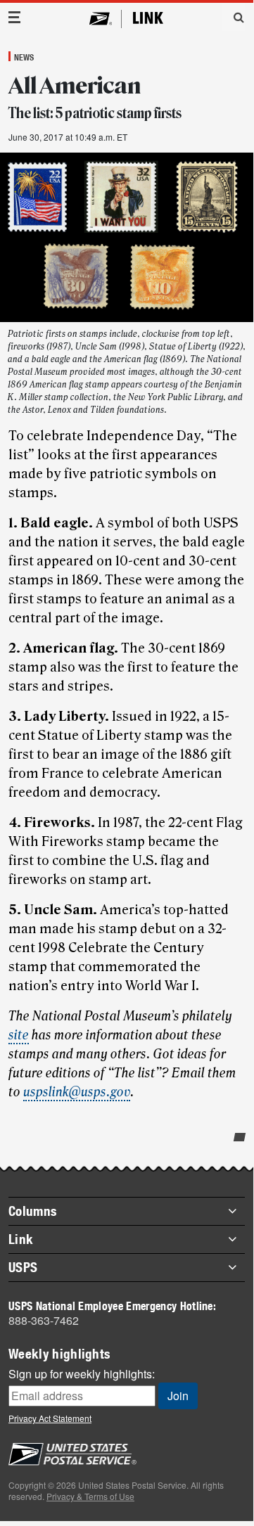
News (24, 57)
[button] (233, 17)
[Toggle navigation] (14, 17)
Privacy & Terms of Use (90, 1496)
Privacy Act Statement (49, 1418)
